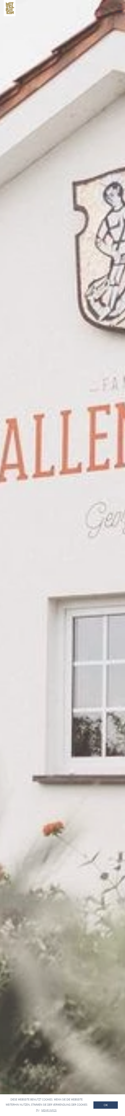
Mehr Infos (49, 1110)
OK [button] (106, 1105)
